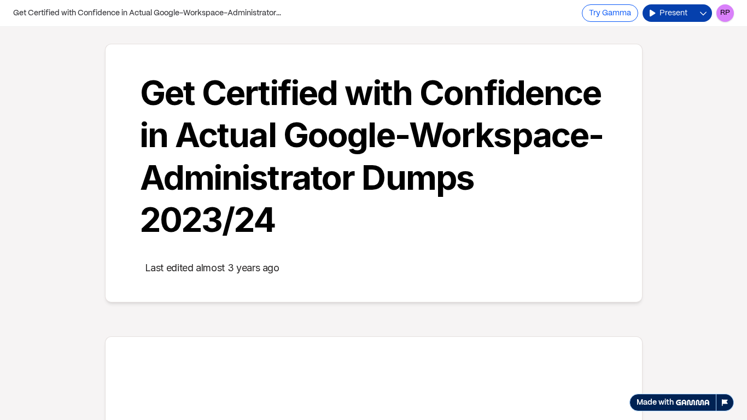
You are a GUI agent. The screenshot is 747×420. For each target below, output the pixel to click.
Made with (655, 402)
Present (673, 13)
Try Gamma (610, 13)
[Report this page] (725, 402)
